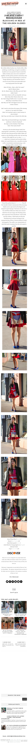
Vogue (22, 545)
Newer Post (8, 644)
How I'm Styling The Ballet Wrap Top (20, 615)
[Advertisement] (14, 673)
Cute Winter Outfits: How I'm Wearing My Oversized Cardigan (20, 632)
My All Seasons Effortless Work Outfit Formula (7, 632)
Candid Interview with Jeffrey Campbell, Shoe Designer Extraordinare (12, 717)
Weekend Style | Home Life (7, 615)
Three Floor (19, 203)
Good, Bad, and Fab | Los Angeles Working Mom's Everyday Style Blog (14, 740)
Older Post (20, 644)
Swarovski (14, 548)
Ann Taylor (15, 541)
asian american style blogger (14, 14)
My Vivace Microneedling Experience (17, 725)
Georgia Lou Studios (14, 742)
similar (19, 539)
